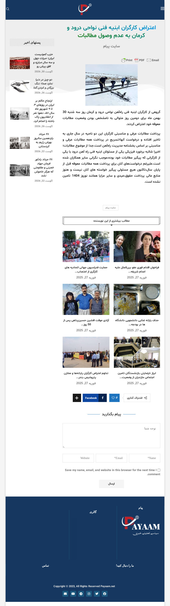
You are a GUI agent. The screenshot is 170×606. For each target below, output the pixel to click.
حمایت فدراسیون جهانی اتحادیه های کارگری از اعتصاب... (86, 270)
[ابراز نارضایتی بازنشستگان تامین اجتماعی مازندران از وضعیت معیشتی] (137, 352)
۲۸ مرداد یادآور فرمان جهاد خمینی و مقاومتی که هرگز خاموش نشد (44, 168)
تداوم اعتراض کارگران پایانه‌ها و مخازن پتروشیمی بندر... (86, 375)
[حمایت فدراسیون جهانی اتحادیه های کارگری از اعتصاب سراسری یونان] (86, 246)
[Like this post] (113, 398)
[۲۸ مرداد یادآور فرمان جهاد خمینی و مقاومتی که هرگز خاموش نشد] (20, 170)
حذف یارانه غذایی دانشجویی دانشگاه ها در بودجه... (137, 322)
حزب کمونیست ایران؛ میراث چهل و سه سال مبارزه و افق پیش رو (43, 60)
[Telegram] (81, 594)
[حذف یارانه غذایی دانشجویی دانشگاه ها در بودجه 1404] (137, 299)
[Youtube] (73, 594)
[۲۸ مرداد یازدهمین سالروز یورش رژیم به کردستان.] (20, 143)
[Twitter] (97, 594)
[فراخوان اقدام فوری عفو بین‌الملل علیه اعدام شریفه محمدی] (137, 246)
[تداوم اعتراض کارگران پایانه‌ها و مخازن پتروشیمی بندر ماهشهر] (86, 352)
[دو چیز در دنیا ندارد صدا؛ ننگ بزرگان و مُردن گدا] (20, 86)
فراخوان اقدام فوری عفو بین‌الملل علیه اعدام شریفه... (137, 270)
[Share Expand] (77, 398)
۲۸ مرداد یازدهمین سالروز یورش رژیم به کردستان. (43, 140)
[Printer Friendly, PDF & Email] (140, 60)
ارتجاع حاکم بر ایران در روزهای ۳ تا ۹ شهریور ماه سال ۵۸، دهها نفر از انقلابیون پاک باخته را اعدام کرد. (43, 111)
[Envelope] (65, 594)
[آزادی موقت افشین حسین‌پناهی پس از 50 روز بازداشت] (86, 299)
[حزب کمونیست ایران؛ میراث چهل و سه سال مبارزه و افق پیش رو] (20, 63)
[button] (79, 538)
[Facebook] (105, 594)
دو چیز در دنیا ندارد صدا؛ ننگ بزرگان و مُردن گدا (43, 84)
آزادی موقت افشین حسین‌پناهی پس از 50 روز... (86, 322)
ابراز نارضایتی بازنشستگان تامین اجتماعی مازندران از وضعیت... (137, 375)
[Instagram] (89, 594)
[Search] (8, 9)
